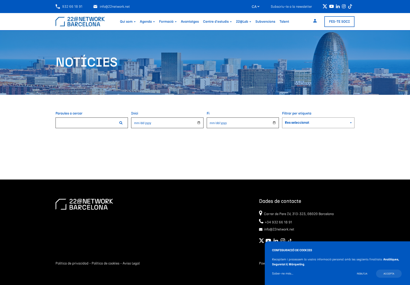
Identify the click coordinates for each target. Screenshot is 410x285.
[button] (318, 122)
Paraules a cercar (69, 113)
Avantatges (190, 21)
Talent (284, 21)
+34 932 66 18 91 (277, 222)
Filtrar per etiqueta (296, 113)
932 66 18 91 (72, 6)
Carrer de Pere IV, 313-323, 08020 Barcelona (299, 214)
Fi (208, 113)
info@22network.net (115, 6)
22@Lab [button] (242, 21)
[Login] (315, 22)
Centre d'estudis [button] (216, 21)
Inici (134, 113)
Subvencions (265, 21)
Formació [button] (166, 21)
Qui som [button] (126, 21)
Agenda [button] (146, 21)
